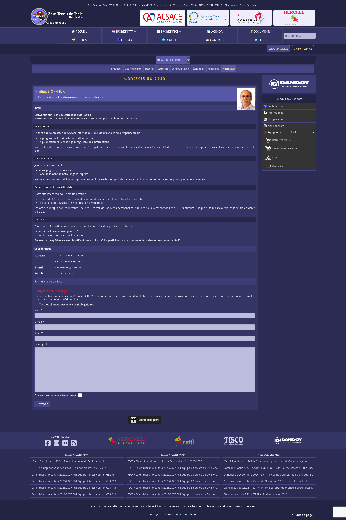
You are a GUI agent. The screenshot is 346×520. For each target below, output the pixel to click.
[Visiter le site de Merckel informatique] (126, 440)
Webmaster (228, 68)
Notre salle (110, 506)
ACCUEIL (81, 32)
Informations (275, 112)
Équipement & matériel (282, 132)
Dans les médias (151, 506)
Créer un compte (303, 48)
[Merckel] (294, 18)
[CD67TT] (251, 18)
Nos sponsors (276, 126)
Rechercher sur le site (201, 506)
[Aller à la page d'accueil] (57, 17)
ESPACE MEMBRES (278, 48)
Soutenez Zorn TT (278, 106)
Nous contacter (129, 506)
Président (116, 68)
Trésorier (149, 68)
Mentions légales (244, 506)
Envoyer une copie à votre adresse (55, 395)
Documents (262, 32)
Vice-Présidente (133, 68)
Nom (38, 310)
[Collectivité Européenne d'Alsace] (162, 18)
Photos (81, 40)
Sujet (38, 333)
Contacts (217, 40)
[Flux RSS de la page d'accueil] (74, 443)
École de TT (198, 68)
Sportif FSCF (169, 32)
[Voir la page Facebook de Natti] (184, 440)
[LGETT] (208, 18)
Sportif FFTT (124, 32)
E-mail (39, 321)
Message (40, 344)
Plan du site (224, 506)
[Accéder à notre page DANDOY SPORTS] (289, 84)
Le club (126, 40)
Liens (262, 40)
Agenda (217, 32)
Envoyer (42, 404)
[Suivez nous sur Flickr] (65, 443)
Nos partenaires (277, 119)
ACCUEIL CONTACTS (173, 60)
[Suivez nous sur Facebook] (48, 443)
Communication (180, 68)
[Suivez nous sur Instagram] (56, 443)
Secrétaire (163, 68)
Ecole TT (172, 40)
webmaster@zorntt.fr (66, 231)
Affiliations (213, 68)
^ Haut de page (302, 515)
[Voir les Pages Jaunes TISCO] (233, 440)
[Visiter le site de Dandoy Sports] (288, 440)
